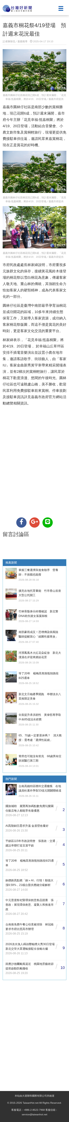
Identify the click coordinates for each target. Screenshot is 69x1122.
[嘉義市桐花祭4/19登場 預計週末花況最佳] (21, 522)
